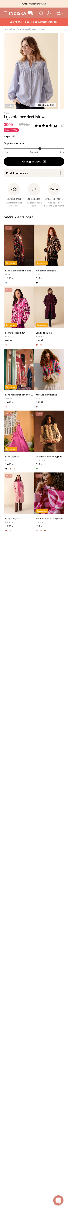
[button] (6, 13)
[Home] (21, 13)
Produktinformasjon (17, 172)
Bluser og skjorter (27, 29)
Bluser (42, 29)
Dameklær (10, 29)
